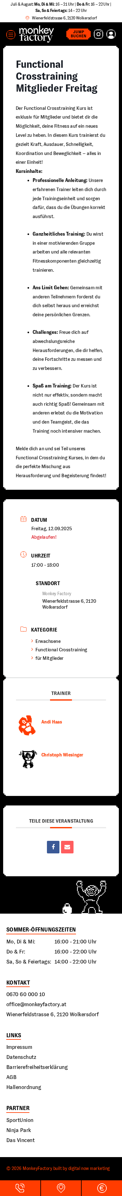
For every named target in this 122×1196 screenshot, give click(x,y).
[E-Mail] (67, 847)
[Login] (111, 34)
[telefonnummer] (20, 1188)
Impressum (19, 1047)
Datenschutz (21, 1057)
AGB (11, 1077)
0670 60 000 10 (25, 994)
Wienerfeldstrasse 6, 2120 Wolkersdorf (52, 1014)
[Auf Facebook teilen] (53, 847)
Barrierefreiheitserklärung (37, 1067)
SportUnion (19, 1120)
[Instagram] (98, 34)
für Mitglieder (49, 658)
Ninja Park (18, 1130)
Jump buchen (78, 34)
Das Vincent (20, 1140)
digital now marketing (89, 1168)
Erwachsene (47, 641)
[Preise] (102, 1188)
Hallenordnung (23, 1087)
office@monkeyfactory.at (36, 1004)
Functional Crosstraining (61, 649)
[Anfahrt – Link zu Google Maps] (61, 1188)
